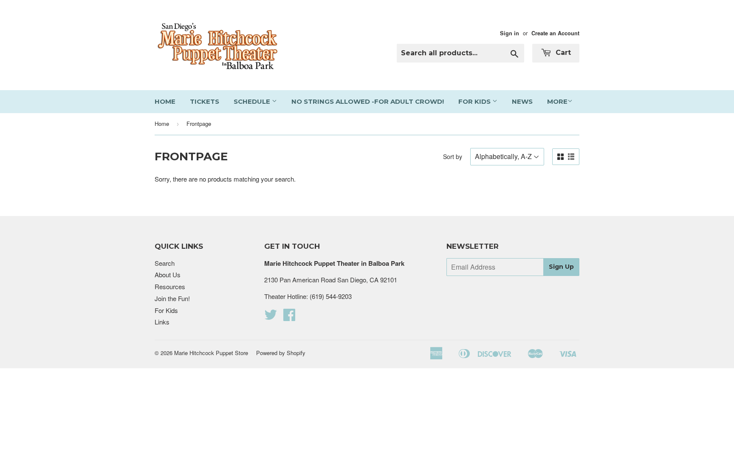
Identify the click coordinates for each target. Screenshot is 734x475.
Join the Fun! (172, 298)
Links (162, 321)
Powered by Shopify (280, 353)
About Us (168, 274)
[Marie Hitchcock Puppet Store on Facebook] (289, 317)
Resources (170, 286)
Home (165, 101)
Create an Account (555, 33)
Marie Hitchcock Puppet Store (211, 353)
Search (165, 263)
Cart (562, 52)
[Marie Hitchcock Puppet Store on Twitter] (270, 317)
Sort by (452, 156)
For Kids (475, 101)
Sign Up (561, 266)
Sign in (509, 33)
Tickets (204, 101)
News (522, 101)
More (557, 101)
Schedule (253, 101)
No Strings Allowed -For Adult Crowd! (367, 101)
